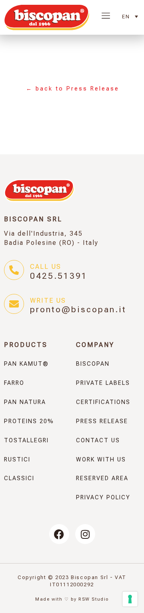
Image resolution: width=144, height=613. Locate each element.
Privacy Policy (103, 497)
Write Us (48, 300)
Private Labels (103, 383)
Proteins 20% (29, 421)
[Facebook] (59, 534)
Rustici (17, 459)
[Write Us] (14, 304)
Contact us (98, 440)
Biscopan (93, 364)
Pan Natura (25, 402)
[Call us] (14, 270)
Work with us (101, 459)
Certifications (103, 402)
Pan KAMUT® (26, 364)
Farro (14, 383)
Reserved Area (102, 478)
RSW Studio (93, 599)
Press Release (102, 421)
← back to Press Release (72, 88)
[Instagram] (85, 534)
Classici (19, 478)
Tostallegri (26, 440)
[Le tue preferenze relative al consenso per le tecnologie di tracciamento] (130, 599)
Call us (45, 266)
